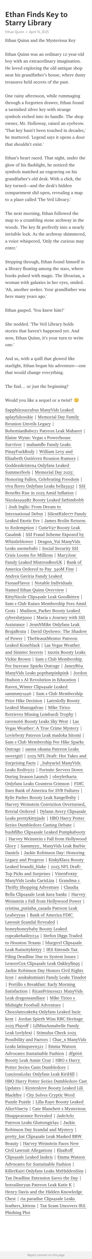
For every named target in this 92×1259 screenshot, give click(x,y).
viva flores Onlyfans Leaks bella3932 (39, 486)
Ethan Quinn (14, 32)
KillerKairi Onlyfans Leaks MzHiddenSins (44, 1171)
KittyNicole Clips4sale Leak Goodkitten (42, 596)
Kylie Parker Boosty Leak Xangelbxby (40, 797)
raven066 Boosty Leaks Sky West (36, 721)
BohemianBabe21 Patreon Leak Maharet (43, 431)
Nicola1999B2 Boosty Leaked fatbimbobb (44, 500)
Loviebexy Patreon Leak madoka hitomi (43, 735)
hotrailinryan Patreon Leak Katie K (38, 1184)
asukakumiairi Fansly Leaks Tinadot (52, 977)
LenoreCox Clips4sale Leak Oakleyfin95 (42, 963)
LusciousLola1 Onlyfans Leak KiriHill (40, 1074)
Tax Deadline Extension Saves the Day (41, 1178)
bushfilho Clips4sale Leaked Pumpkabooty (45, 832)
